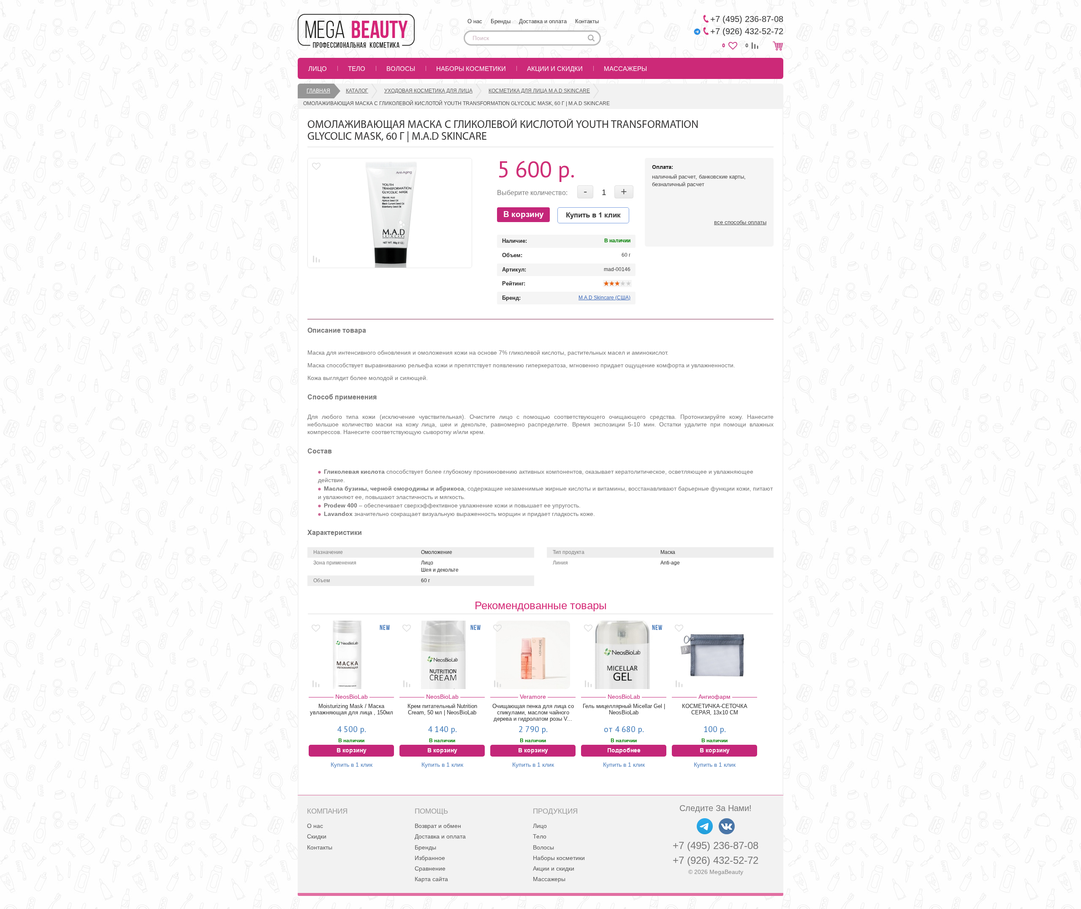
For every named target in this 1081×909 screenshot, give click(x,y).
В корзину (523, 214)
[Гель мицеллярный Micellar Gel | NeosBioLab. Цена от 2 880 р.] (624, 655)
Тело (356, 68)
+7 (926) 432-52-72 (715, 860)
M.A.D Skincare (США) (604, 298)
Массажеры (625, 68)
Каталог (357, 91)
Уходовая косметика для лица (428, 91)
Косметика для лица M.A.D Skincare (539, 91)
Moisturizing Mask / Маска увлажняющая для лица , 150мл (351, 709)
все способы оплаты (740, 222)
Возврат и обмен (438, 825)
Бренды (501, 21)
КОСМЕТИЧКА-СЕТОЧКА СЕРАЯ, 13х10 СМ (714, 709)
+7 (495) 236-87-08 (715, 845)
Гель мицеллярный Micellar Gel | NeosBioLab (624, 709)
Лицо (317, 68)
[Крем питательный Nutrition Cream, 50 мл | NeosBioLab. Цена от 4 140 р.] (442, 655)
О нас (474, 21)
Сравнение (430, 868)
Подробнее (624, 750)
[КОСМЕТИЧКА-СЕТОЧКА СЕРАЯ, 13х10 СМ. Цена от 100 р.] (714, 655)
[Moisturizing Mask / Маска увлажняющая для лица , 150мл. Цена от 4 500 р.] (351, 655)
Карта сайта (431, 879)
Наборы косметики (471, 68)
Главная (318, 91)
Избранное (430, 858)
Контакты (587, 21)
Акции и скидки (555, 68)
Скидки (316, 836)
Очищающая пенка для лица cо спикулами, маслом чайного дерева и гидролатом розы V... (533, 712)
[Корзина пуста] (777, 46)
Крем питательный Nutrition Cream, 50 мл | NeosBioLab (442, 709)
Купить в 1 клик (593, 215)
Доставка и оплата (543, 21)
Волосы (400, 68)
